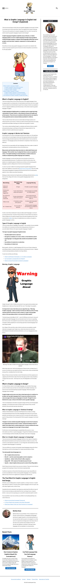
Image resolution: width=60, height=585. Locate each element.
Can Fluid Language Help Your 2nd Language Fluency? (30, 554)
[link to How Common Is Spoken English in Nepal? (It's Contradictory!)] (10, 542)
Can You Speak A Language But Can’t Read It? (15, 258)
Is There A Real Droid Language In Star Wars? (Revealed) (17, 502)
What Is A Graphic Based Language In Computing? (15, 93)
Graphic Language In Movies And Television (13, 87)
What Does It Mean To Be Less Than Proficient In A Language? (19, 504)
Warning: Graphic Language (10, 89)
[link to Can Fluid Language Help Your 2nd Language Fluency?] (30, 542)
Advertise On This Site (44, 579)
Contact (24, 579)
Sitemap (29, 579)
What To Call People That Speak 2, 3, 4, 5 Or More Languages (18, 256)
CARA (36, 175)
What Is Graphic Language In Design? (11, 91)
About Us (50, 66)
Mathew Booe (17, 511)
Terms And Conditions (16, 579)
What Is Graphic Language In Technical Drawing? (14, 92)
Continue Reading (10, 568)
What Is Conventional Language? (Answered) (15, 500)
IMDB (10, 218)
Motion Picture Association (25, 168)
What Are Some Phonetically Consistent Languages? (16, 260)
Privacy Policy (35, 579)
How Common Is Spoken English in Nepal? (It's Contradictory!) (11, 554)
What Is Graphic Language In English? (11, 85)
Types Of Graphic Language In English (12, 88)
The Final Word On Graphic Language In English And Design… (15, 95)
